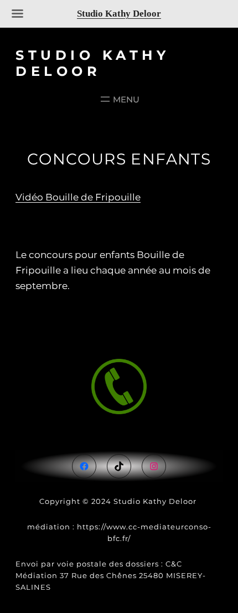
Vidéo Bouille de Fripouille (78, 197)
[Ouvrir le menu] (119, 99)
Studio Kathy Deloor (92, 63)
